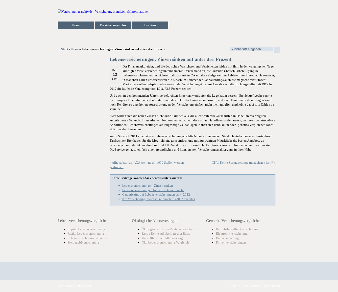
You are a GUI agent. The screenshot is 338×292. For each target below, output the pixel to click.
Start (64, 49)
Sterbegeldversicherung (83, 242)
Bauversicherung (227, 238)
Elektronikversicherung (232, 233)
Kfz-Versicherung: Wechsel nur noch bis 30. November (158, 199)
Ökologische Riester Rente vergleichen (168, 229)
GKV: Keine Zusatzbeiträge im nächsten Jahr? (242, 162)
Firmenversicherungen (231, 242)
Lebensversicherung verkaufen (88, 238)
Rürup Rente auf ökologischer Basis (166, 233)
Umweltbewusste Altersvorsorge (163, 238)
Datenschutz (66, 286)
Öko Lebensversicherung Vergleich (165, 242)
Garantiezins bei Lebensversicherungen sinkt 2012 (156, 194)
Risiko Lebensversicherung (86, 233)
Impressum (83, 286)
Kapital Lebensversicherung (86, 229)
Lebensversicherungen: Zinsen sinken (147, 185)
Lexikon (150, 25)
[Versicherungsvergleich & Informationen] (103, 11)
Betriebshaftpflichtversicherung (237, 229)
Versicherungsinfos (113, 25)
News (75, 25)
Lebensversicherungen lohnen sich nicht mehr (153, 190)
